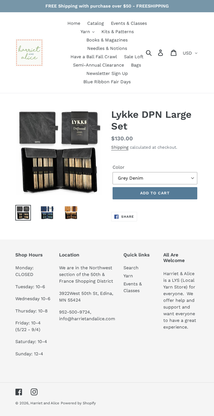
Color (119, 167)
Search (130, 267)
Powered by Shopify (78, 403)
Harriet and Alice (44, 403)
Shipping (119, 147)
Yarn (128, 275)
